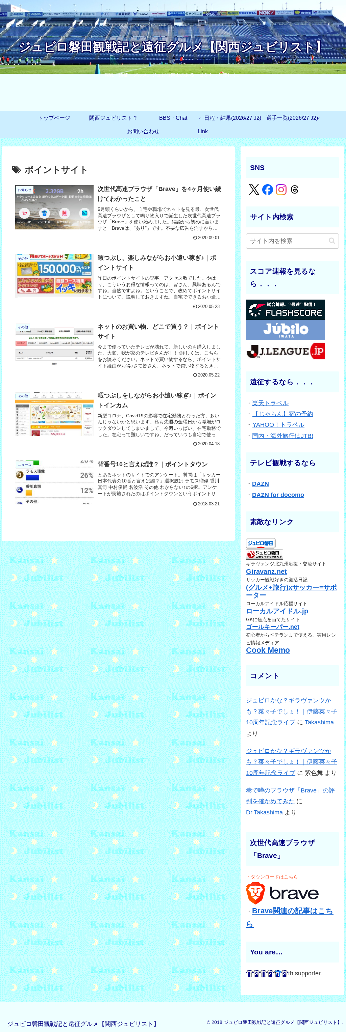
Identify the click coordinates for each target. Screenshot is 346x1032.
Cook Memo (268, 650)
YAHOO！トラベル (278, 424)
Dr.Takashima (264, 812)
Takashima (319, 722)
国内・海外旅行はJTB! (282, 436)
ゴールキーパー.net (272, 626)
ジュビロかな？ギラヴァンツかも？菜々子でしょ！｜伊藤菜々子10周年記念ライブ (291, 711)
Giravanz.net (266, 571)
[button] (332, 241)
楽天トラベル (270, 403)
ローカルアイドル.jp (277, 611)
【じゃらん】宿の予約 (282, 414)
